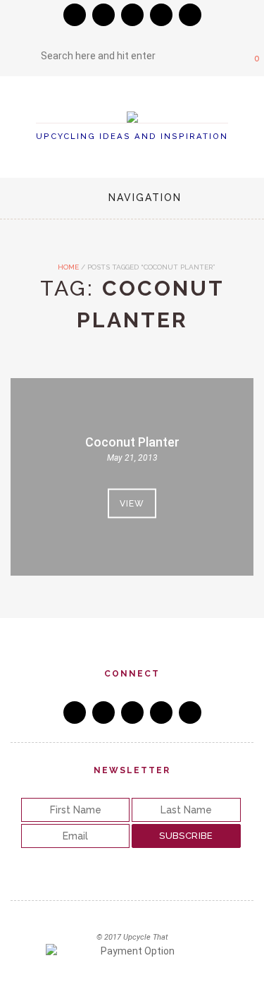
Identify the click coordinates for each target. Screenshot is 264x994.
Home (67, 267)
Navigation (145, 197)
